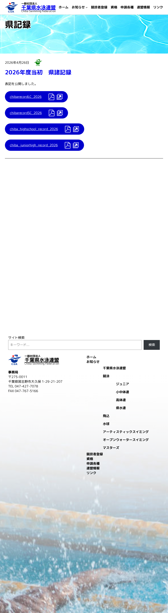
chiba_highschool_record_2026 (34, 129)
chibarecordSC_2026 (26, 113)
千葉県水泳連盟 (38, 7)
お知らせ (38, 62)
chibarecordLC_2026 (26, 96)
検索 (152, 344)
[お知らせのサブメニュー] (87, 7)
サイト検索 (16, 337)
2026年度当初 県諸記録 (38, 72)
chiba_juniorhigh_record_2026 (34, 145)
